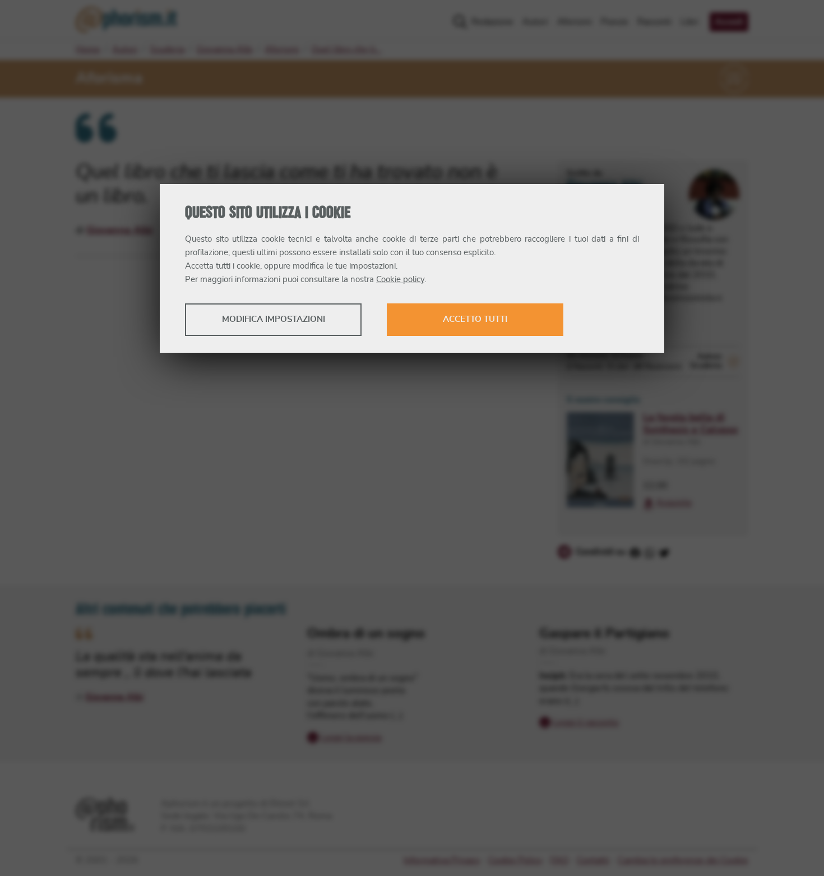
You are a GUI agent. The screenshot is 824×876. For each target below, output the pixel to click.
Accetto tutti (475, 319)
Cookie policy (400, 279)
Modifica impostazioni (273, 319)
